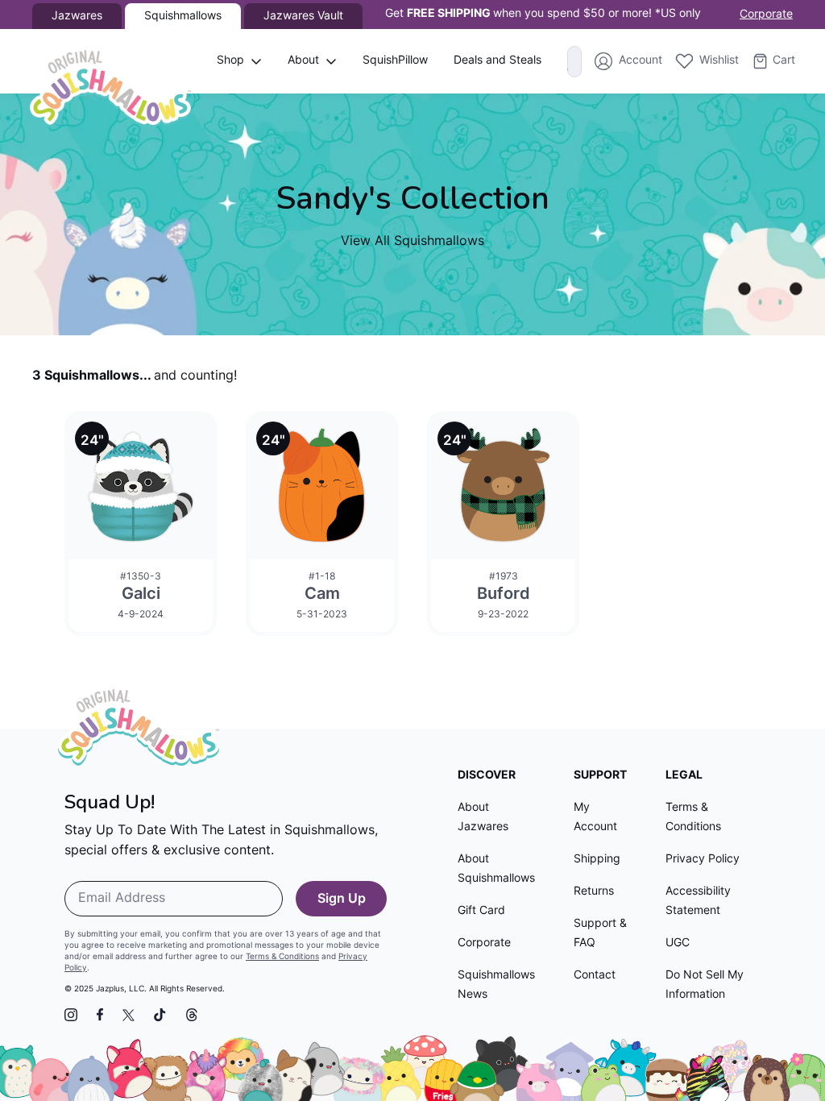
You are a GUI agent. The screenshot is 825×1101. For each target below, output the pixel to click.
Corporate (766, 15)
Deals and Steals (497, 61)
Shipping (597, 860)
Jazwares (77, 16)
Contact (595, 976)
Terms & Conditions (282, 957)
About (303, 61)
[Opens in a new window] (70, 1014)
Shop (230, 61)
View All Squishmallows (412, 241)
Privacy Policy (702, 860)
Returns (594, 892)
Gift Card (481, 911)
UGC (677, 943)
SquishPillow (395, 61)
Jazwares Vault (303, 16)
